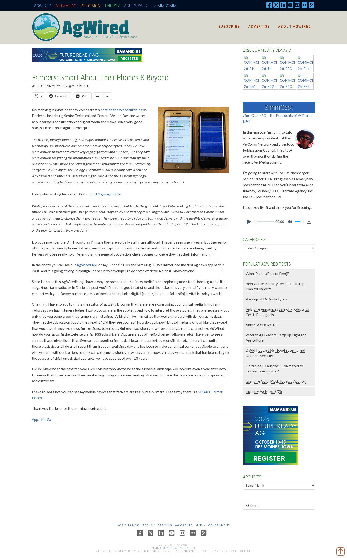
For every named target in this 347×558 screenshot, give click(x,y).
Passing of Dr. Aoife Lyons (266, 299)
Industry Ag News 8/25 (264, 391)
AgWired (42, 5)
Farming (165, 525)
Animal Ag (65, 5)
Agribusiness (128, 525)
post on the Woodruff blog (122, 110)
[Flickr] (304, 4)
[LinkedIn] (283, 4)
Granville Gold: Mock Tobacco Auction (276, 381)
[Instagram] (297, 4)
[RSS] (311, 4)
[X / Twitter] (276, 4)
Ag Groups (184, 525)
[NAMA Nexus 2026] (270, 435)
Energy (112, 5)
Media (46, 419)
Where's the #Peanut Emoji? (268, 273)
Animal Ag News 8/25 (262, 325)
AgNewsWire (137, 5)
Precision (90, 5)
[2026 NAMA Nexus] (87, 55)
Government (219, 525)
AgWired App (87, 265)
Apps (36, 419)
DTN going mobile (107, 194)
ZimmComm (165, 5)
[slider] (264, 221)
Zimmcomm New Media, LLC (173, 547)
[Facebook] (269, 4)
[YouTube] (290, 4)
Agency (149, 525)
